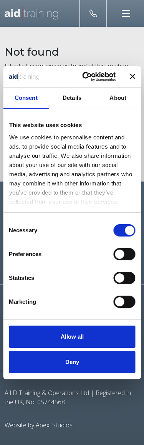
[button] (123, 13)
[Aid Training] (31, 13)
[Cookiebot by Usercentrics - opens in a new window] (86, 77)
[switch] (124, 254)
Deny (72, 362)
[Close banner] (132, 76)
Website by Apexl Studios (39, 425)
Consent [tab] (26, 97)
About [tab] (117, 97)
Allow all (72, 336)
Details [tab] (72, 97)
